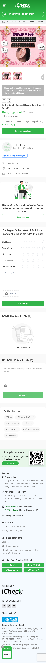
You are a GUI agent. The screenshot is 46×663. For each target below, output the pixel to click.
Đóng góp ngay (23, 217)
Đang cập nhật (12, 163)
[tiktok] (9, 606)
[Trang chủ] (23, 5)
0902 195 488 (11, 506)
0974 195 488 (11, 510)
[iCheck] (12, 565)
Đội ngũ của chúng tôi (12, 530)
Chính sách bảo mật (11, 546)
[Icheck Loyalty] (34, 570)
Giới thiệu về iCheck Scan (13, 526)
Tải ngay (10, 463)
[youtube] (14, 606)
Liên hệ (5, 542)
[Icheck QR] (34, 565)
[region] (23, 47)
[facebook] (4, 606)
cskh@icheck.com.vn (14, 515)
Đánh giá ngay (8, 124)
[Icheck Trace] (12, 570)
